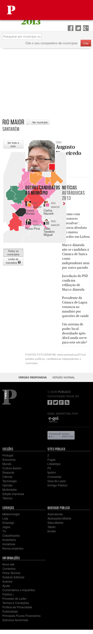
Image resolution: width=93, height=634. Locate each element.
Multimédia (9, 489)
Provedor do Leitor (14, 598)
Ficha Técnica (11, 573)
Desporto (8, 472)
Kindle (51, 531)
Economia (9, 459)
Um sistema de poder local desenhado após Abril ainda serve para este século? (74, 333)
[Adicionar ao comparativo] (28, 122)
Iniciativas (8, 544)
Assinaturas (55, 514)
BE (29, 223)
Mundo (6, 464)
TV (4, 531)
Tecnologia (9, 481)
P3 (49, 468)
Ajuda (6, 586)
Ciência (7, 477)
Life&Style (54, 464)
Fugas (51, 459)
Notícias (73, 193)
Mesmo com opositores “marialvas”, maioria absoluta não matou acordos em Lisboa (76, 225)
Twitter (55, 402)
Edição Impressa (13, 494)
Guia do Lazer (56, 481)
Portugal (7, 455)
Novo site (8, 564)
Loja (5, 518)
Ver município (40, 122)
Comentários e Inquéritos (18, 590)
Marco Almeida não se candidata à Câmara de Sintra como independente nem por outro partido (75, 256)
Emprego (8, 522)
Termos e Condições (15, 603)
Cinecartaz (54, 477)
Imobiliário (9, 540)
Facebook (49, 402)
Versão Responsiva (32, 377)
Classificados (11, 535)
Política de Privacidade (17, 607)
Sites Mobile (55, 522)
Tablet (51, 527)
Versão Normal (63, 377)
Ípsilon (51, 472)
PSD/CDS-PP (29, 205)
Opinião (7, 485)
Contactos (9, 568)
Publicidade (10, 611)
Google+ (61, 402)
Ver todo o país (13, 144)
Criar (86, 43)
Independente (47, 223)
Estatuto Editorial (13, 577)
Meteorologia (11, 514)
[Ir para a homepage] (11, 10)
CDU (52, 167)
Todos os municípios (13, 252)
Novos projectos (12, 548)
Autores (7, 581)
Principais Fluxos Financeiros (21, 616)
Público (9, 397)
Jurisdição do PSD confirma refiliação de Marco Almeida (75, 282)
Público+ (8, 594)
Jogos (6, 527)
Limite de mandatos (12, 260)
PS (47, 205)
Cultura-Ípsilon (11, 468)
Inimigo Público (57, 485)
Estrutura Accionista (15, 620)
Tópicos (7, 498)
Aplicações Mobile (59, 518)
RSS (67, 402)
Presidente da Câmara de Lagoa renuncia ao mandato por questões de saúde (75, 307)
